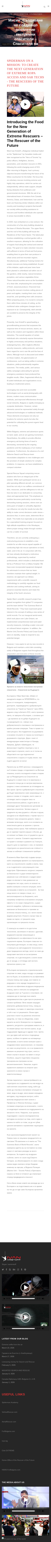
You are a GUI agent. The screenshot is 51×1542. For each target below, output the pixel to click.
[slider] (23, 1298)
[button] (25, 1288)
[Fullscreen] (47, 1298)
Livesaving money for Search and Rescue (18, 1362)
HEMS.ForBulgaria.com (11, 1470)
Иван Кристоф (21, 14)
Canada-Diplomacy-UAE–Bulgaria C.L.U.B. (18, 1379)
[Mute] (43, 1299)
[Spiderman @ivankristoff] (14, 1539)
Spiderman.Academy (10, 1402)
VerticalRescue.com (9, 1412)
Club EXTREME (8, 1451)
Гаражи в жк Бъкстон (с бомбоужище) (17, 1353)
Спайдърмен (36, 14)
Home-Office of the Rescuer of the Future (18, 1460)
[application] (25, 1287)
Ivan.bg (5, 1441)
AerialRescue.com (9, 1422)
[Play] (4, 1298)
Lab (10, 14)
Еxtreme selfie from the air (12, 1345)
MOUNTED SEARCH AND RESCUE (16, 1370)
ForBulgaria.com (8, 1431)
